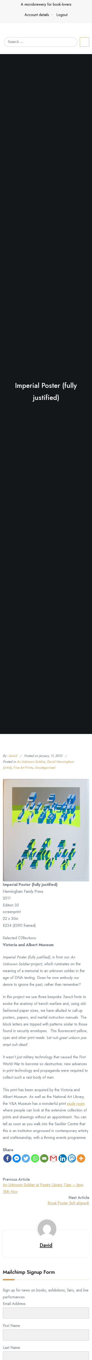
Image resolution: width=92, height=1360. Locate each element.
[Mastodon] (72, 1158)
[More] (81, 1158)
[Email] (44, 1158)
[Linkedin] (63, 1158)
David (13, 755)
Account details (37, 14)
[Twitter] (26, 1158)
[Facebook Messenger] (17, 1158)
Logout (61, 14)
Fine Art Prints (23, 767)
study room (75, 1103)
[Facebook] (7, 1158)
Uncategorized (45, 767)
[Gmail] (53, 1158)
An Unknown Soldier (31, 761)
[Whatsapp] (35, 1158)
